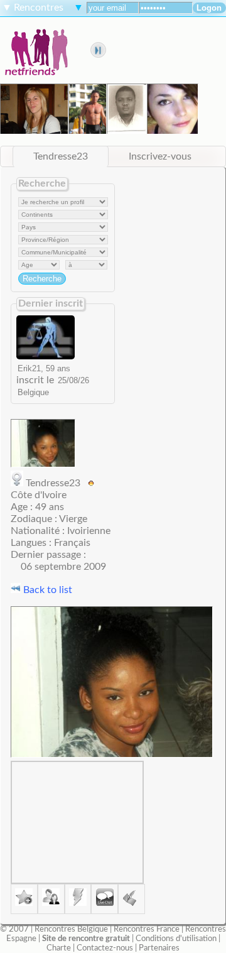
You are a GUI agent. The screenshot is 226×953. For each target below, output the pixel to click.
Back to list (46, 590)
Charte (58, 948)
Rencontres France (147, 929)
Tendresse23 (60, 156)
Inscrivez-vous (160, 156)
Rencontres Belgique (71, 929)
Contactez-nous (105, 948)
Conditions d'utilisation (176, 938)
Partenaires (159, 948)
